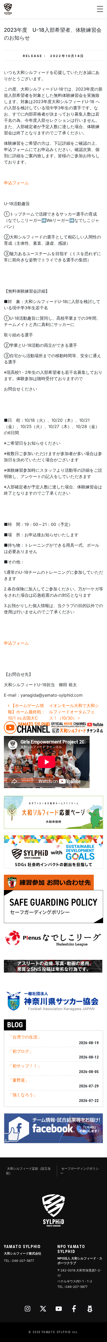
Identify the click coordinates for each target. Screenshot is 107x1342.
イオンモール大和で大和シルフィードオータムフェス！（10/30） (74, 712)
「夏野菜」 (18, 1080)
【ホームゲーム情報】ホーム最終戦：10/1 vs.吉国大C (26, 712)
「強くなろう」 (22, 1094)
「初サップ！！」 (25, 1065)
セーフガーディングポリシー (79, 1171)
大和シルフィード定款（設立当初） (28, 1171)
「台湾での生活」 (25, 1036)
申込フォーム (16, 182)
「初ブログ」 (20, 1051)
